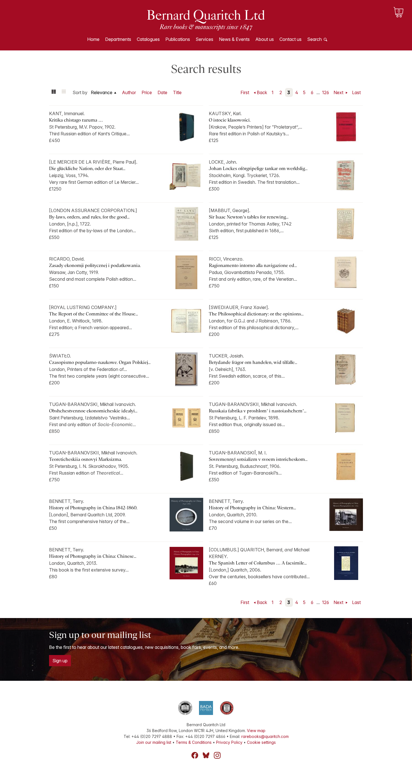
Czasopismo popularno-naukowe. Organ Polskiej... (100, 362)
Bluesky (206, 755)
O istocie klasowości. (230, 120)
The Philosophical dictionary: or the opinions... (256, 314)
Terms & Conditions (194, 742)
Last (356, 92)
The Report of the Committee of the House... (93, 314)
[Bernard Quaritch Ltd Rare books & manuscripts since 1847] (206, 20)
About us (264, 39)
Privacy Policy (229, 742)
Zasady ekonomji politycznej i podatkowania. (95, 265)
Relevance (101, 92)
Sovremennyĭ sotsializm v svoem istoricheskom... (258, 459)
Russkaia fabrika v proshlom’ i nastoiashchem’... (257, 411)
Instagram (217, 755)
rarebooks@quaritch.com (265, 736)
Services (204, 39)
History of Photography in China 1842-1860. (93, 507)
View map (256, 730)
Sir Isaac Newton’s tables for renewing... (248, 217)
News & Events (234, 39)
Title (177, 92)
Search (314, 39)
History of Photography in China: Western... (252, 507)
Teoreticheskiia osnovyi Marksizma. (85, 459)
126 (325, 92)
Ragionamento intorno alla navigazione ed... (253, 265)
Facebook (194, 755)
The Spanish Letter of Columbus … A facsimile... (258, 563)
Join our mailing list (153, 742)
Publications (177, 39)
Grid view (53, 92)
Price (147, 92)
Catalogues (148, 39)
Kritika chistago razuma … (76, 120)
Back (262, 92)
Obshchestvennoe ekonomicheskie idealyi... (93, 411)
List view (63, 92)
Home (93, 39)
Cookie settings (261, 742)
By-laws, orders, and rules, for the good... (89, 217)
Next (339, 92)
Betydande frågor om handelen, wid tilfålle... (253, 362)
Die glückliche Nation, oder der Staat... (87, 168)
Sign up (60, 660)
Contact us (290, 39)
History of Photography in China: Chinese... (92, 556)
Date (162, 92)
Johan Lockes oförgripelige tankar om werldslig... (258, 168)
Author (129, 92)
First (244, 92)
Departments (118, 39)
